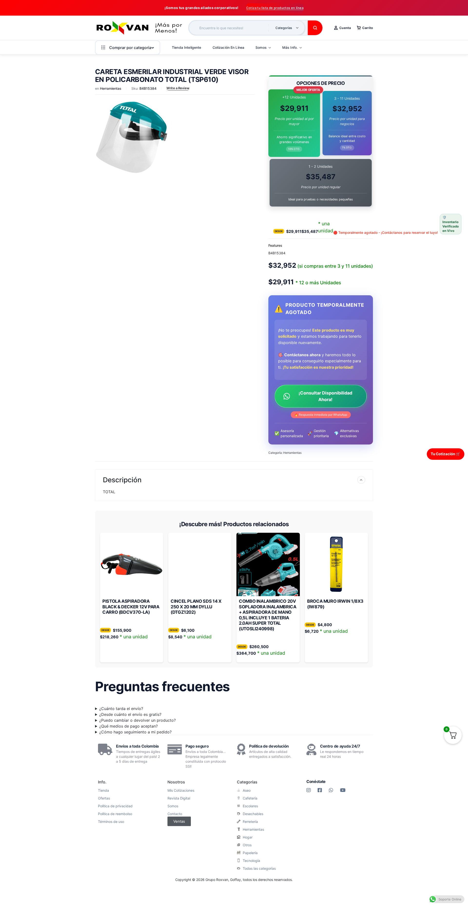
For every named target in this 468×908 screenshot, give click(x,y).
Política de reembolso (115, 814)
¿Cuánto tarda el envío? (121, 708)
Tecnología (251, 861)
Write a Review (177, 88)
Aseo (247, 790)
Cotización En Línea (228, 47)
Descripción (122, 480)
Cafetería (250, 798)
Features (275, 245)
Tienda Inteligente (186, 47)
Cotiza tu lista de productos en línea (274, 8)
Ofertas (104, 798)
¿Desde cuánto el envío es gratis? (130, 714)
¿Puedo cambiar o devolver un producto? (137, 720)
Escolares (250, 806)
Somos (172, 806)
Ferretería (250, 822)
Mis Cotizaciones (180, 790)
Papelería (250, 853)
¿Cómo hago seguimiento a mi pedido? (135, 732)
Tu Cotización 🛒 (445, 454)
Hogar (248, 837)
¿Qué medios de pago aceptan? (128, 726)
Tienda (103, 790)
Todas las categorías (259, 868)
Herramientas (110, 88)
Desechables (253, 814)
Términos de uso (111, 822)
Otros (247, 845)
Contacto (174, 814)
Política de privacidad (115, 806)
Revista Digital (178, 798)
